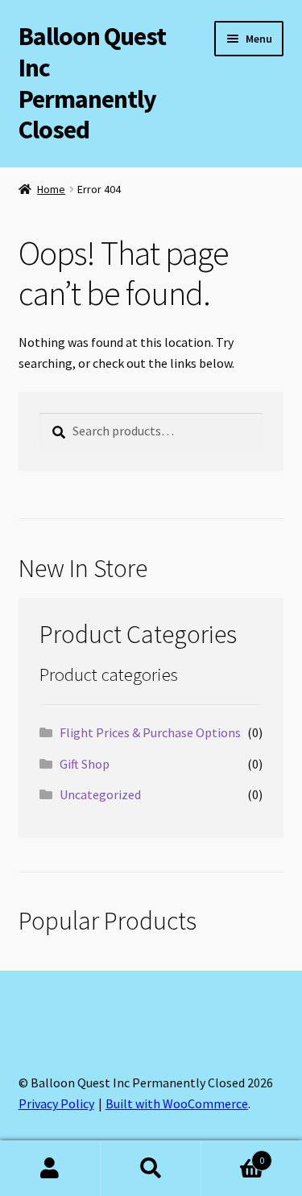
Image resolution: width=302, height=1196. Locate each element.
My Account (50, 1168)
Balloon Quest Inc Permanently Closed (92, 83)
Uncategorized (100, 794)
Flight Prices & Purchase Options (150, 732)
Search (151, 1168)
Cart (232, 1154)
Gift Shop (85, 764)
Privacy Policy (56, 1103)
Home (51, 189)
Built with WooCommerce (176, 1103)
